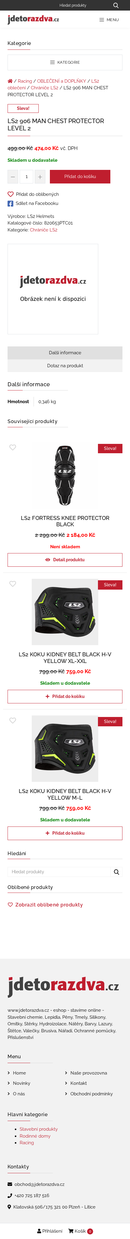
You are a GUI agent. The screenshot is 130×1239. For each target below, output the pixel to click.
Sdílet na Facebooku (37, 203)
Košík (82, 1231)
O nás (19, 1094)
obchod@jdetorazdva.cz (39, 1184)
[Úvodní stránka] (10, 81)
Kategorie (68, 62)
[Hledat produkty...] (115, 5)
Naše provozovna (88, 1073)
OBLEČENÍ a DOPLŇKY (61, 81)
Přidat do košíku (80, 176)
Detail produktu (69, 559)
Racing (25, 81)
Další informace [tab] (65, 352)
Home (19, 1073)
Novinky (21, 1083)
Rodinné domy (35, 1136)
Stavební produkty (39, 1129)
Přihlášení (51, 1231)
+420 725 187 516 (32, 1195)
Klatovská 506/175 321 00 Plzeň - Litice (54, 1207)
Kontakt (78, 1083)
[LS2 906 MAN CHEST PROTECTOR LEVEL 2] (53, 290)
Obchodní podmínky (91, 1094)
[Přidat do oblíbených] (13, 447)
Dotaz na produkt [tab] (65, 365)
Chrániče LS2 (44, 88)
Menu (112, 20)
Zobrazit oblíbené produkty (49, 905)
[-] (13, 176)
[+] (40, 176)
